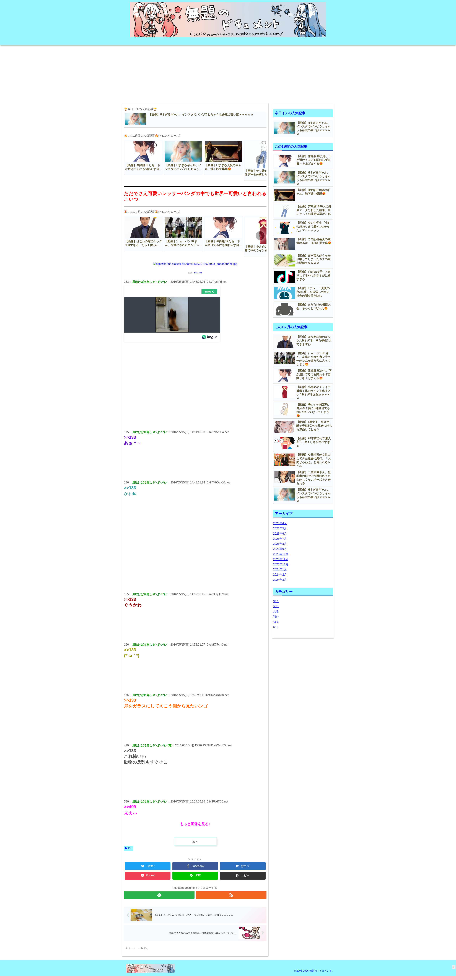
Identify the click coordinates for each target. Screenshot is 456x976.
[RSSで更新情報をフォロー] (231, 895)
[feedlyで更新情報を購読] (159, 895)
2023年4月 (280, 523)
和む (130, 848)
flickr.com (198, 273)
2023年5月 (280, 528)
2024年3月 (280, 579)
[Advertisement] (228, 73)
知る (276, 621)
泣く (276, 626)
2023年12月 (280, 564)
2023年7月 (280, 538)
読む (276, 606)
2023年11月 (280, 559)
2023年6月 (280, 533)
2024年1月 (280, 569)
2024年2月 (280, 574)
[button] (260, 159)
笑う (276, 601)
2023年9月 (280, 548)
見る (276, 611)
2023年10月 (280, 554)
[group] (143, 157)
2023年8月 (280, 543)
